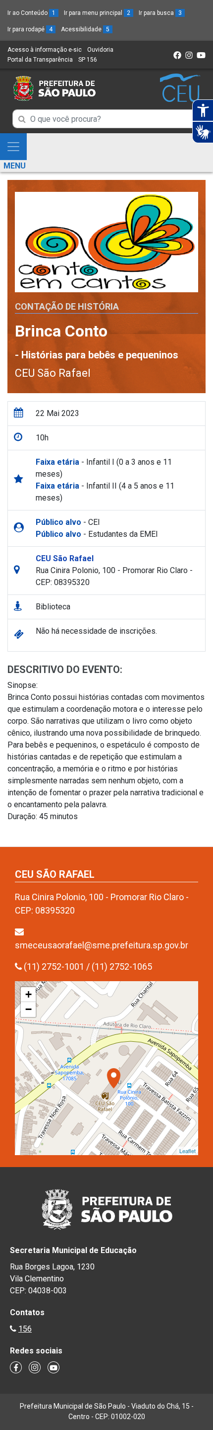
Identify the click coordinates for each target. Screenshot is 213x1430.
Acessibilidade (85, 29)
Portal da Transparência (40, 59)
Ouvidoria (100, 49)
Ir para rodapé (30, 29)
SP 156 (87, 59)
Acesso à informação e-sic (44, 49)
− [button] (28, 1009)
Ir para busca (160, 12)
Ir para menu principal (97, 12)
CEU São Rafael (53, 373)
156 (25, 1329)
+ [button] (28, 994)
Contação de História (67, 306)
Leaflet (187, 1151)
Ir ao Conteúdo (31, 12)
